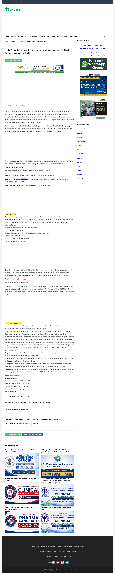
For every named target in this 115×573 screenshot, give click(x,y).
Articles (8, 2)
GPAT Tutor (15, 36)
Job (22, 36)
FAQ (58, 36)
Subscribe (73, 36)
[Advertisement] (66, 18)
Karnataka (36, 423)
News (26, 36)
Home (7, 36)
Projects (14, 2)
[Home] (13, 9)
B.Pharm (28, 419)
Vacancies (20, 2)
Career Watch (34, 36)
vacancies (9, 419)
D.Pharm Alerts (13, 402)
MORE (65, 36)
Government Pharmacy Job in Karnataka (18, 423)
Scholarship (51, 36)
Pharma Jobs (19, 419)
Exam (43, 36)
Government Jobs (43, 402)
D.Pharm (35, 419)
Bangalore (57, 419)
